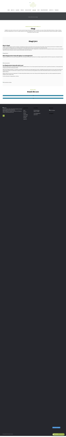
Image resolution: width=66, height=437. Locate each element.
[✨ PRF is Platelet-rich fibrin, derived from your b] (58, 347)
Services (22, 10)
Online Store (25, 116)
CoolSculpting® (28, 10)
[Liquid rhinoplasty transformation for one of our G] (61, 359)
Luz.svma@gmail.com (37, 113)
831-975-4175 (35, 114)
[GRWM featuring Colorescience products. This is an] (50, 179)
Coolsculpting (25, 114)
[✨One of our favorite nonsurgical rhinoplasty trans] (50, 357)
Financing (56, 10)
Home (9, 10)
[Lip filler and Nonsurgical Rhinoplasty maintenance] (61, 149)
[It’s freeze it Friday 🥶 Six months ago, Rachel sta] (54, 378)
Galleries (17, 10)
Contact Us (51, 10)
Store (38, 10)
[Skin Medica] (33, 98)
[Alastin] (33, 95)
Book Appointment (44, 10)
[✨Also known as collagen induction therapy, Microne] (58, 192)
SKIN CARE (34, 10)
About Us (12, 10)
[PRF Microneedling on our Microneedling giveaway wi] (54, 223)
